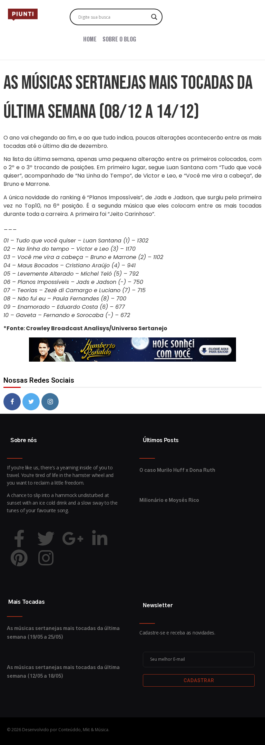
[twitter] (31, 401)
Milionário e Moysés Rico (169, 500)
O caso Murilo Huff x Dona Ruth (177, 470)
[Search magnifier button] (154, 17)
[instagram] (50, 401)
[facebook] (12, 401)
